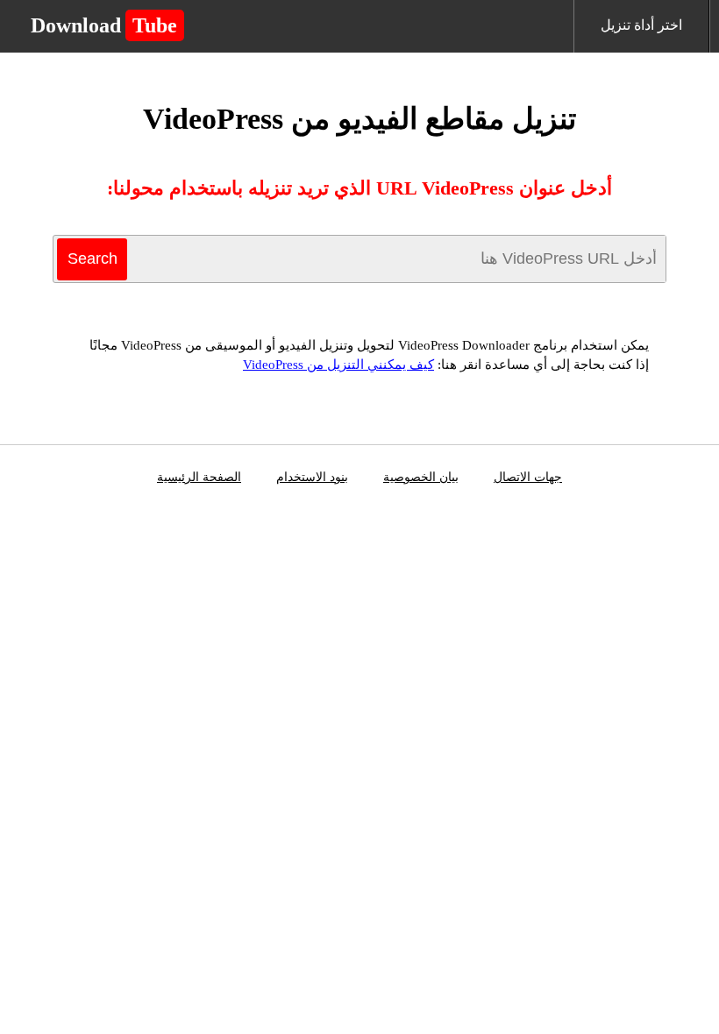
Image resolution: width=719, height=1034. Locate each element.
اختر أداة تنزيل (641, 25)
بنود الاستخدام (312, 477)
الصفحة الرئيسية (199, 477)
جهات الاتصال (528, 477)
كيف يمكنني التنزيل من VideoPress (338, 365)
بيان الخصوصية (421, 477)
